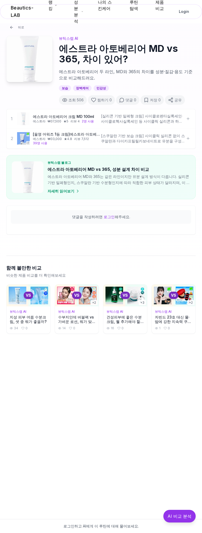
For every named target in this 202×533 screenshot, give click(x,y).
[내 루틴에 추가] (188, 118)
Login (184, 11)
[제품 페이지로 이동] (23, 138)
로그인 (109, 217)
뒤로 (21, 27)
